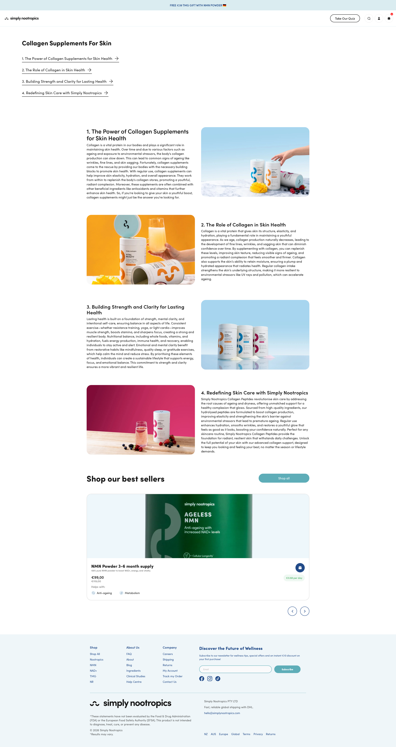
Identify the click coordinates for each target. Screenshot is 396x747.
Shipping (168, 659)
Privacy (258, 734)
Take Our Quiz (345, 18)
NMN (93, 665)
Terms (246, 734)
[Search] (369, 18)
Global (235, 734)
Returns (167, 665)
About (130, 659)
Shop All (95, 654)
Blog (129, 665)
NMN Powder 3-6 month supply (122, 566)
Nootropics (96, 659)
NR (91, 682)
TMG (93, 676)
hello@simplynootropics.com (222, 713)
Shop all (284, 478)
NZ (206, 734)
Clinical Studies (135, 676)
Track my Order (173, 676)
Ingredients (133, 670)
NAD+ (93, 670)
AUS (213, 734)
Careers (168, 654)
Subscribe (287, 669)
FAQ (129, 654)
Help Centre (134, 682)
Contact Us (169, 682)
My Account (170, 670)
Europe (223, 734)
